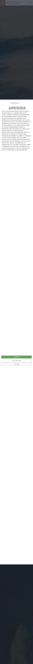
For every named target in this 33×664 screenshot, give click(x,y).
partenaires (11, 111)
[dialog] (16, 332)
